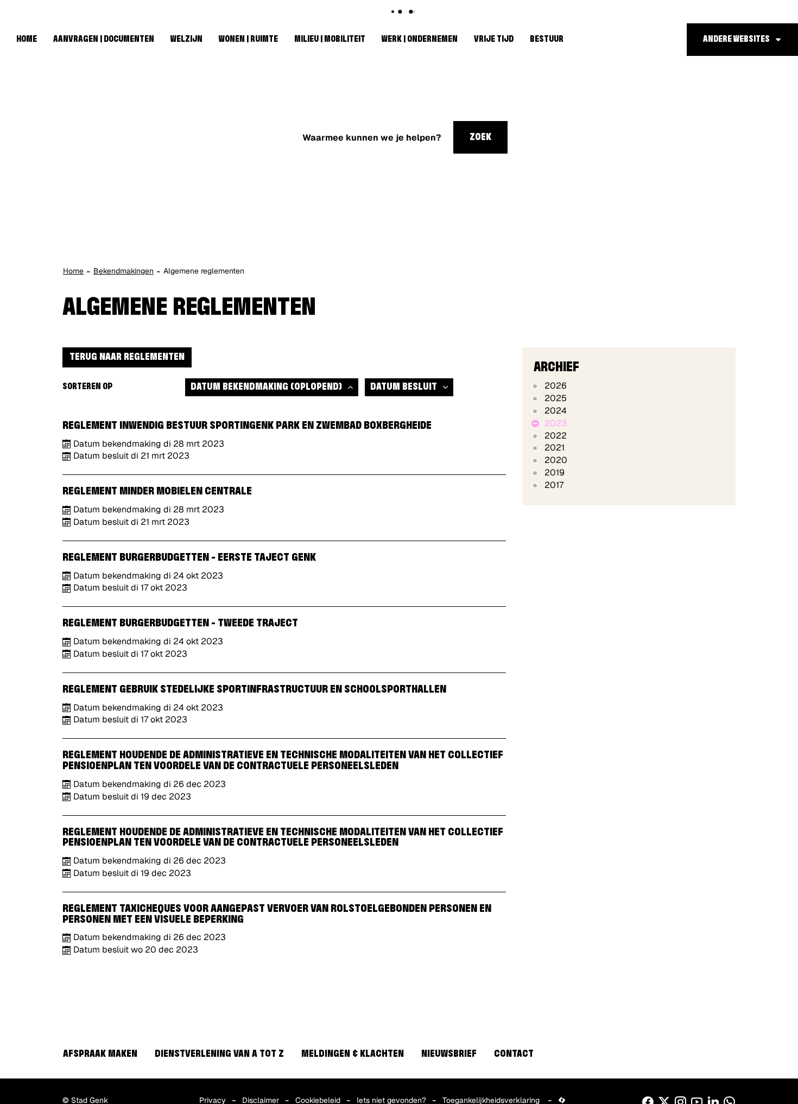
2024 (555, 410)
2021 (554, 447)
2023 (555, 423)
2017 (553, 485)
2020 (555, 460)
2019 (554, 472)
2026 (555, 385)
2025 (555, 398)
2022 (555, 435)
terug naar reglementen (127, 357)
